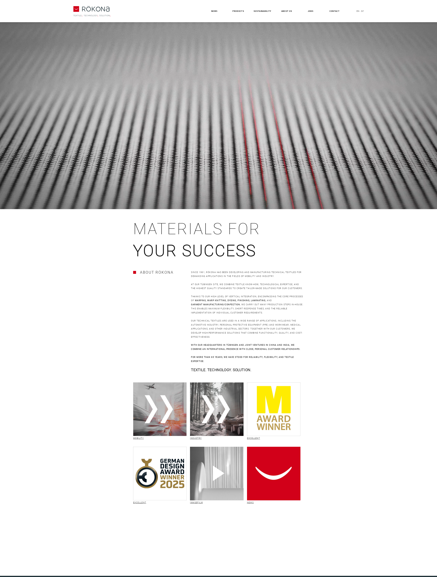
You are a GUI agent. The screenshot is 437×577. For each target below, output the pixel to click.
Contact (334, 11)
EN (358, 11)
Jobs (310, 11)
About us (286, 11)
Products (238, 11)
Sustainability (262, 11)
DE (362, 11)
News (214, 11)
